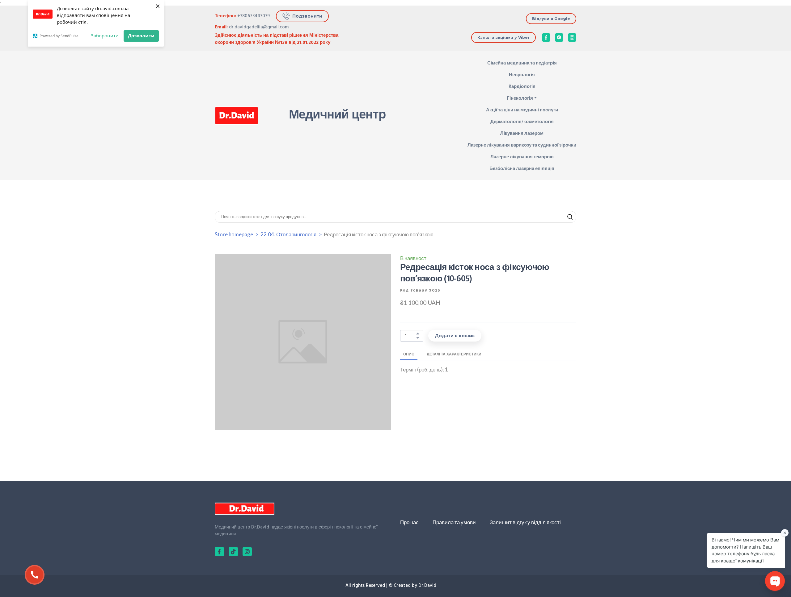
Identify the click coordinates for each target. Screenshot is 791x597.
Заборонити (105, 35)
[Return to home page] (236, 115)
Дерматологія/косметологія (522, 121)
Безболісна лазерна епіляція (521, 168)
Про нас (409, 522)
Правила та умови (454, 522)
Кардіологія (522, 86)
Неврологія (522, 74)
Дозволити (141, 35)
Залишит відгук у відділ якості (525, 522)
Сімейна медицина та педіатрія (522, 62)
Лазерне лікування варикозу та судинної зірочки (521, 144)
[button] (302, 16)
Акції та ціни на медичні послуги (522, 109)
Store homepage (234, 234)
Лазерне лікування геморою (522, 156)
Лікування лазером (522, 133)
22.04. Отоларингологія (288, 234)
